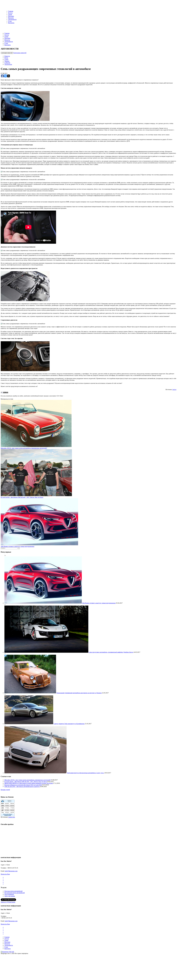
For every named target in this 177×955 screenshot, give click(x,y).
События (7, 63)
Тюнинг (6, 61)
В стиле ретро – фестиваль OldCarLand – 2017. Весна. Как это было (22, 497)
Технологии (8, 64)
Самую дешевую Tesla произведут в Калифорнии (69, 723)
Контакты (11, 23)
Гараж (10, 14)
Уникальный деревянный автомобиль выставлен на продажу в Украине (79, 693)
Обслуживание (9, 894)
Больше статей (5, 789)
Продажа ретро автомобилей (13, 891)
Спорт (6, 59)
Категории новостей (19, 53)
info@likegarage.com (11, 871)
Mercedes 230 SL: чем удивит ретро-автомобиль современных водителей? (24, 448)
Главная (10, 11)
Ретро (6, 58)
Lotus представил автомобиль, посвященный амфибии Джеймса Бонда (111, 652)
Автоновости (12, 19)
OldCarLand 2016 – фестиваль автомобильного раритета (22, 786)
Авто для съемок (9, 896)
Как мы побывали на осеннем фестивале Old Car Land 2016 (23, 785)
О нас (10, 21)
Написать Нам (5, 874)
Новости (7, 56)
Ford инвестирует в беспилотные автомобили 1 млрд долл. (85, 773)
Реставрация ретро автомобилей (14, 893)
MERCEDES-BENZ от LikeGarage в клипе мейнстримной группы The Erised (28, 783)
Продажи (11, 16)
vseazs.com (11, 817)
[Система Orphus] (4, 393)
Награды (11, 18)
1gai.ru (174, 389)
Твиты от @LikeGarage (8, 902)
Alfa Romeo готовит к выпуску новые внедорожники (17, 546)
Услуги (10, 13)
